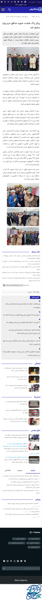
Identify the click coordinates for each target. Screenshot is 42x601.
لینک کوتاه (26, 285)
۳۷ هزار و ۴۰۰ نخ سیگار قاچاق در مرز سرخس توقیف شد (23, 322)
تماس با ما (32, 2)
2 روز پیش (35, 506)
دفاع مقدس (35, 430)
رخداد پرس (34, 539)
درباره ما (39, 2)
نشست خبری (34, 543)
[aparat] (8, 2)
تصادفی (8, 470)
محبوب (20, 470)
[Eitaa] (15, 2)
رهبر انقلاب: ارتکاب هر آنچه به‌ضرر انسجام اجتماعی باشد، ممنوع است (21, 476)
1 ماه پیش (26, 512)
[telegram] (1, 2)
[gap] (11, 2)
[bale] (22, 2)
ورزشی (37, 499)
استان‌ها (37, 397)
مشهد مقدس (20, 539)
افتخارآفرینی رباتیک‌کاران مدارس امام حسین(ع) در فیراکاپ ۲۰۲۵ (21, 514)
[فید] (25, 2)
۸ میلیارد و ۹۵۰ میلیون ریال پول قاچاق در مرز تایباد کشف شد (21, 315)
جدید (33, 470)
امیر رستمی (34, 547)
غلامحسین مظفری (17, 543)
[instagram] (5, 2)
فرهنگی (37, 363)
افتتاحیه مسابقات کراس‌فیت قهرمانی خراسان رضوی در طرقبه (22, 503)
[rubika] (18, 2)
